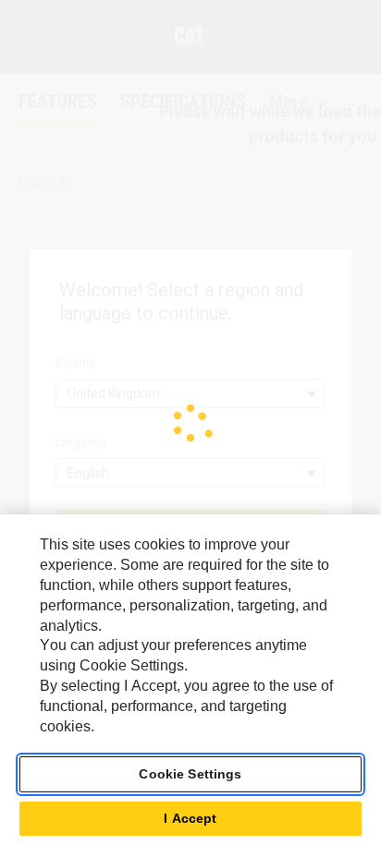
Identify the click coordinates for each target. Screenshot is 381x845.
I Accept (190, 818)
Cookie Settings (190, 774)
